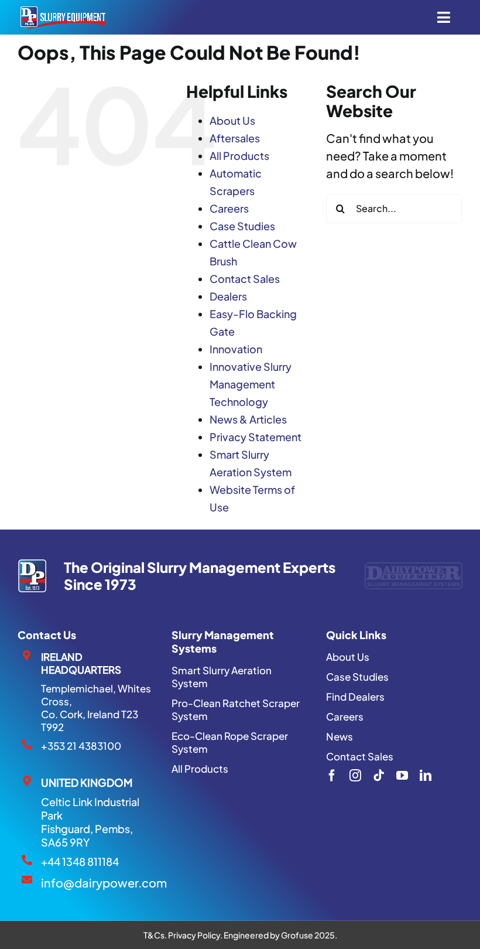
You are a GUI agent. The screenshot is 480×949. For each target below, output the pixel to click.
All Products (239, 155)
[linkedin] (425, 775)
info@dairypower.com (104, 882)
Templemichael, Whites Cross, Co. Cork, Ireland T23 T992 (96, 707)
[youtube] (402, 775)
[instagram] (355, 775)
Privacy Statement (255, 436)
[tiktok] (379, 775)
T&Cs (153, 935)
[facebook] (332, 775)
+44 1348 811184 (80, 861)
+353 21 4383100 (81, 745)
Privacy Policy (194, 935)
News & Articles (248, 419)
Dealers (228, 296)
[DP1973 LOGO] (32, 565)
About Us (232, 120)
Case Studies (242, 226)
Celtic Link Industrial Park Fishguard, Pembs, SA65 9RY (90, 822)
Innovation (236, 349)
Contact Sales (245, 278)
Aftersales (235, 138)
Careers (229, 208)
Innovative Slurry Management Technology (251, 384)
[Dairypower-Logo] (413, 568)
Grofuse (297, 935)
